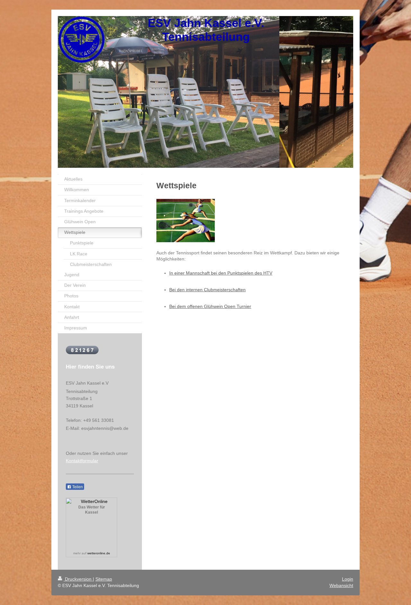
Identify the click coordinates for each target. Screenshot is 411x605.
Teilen (77, 487)
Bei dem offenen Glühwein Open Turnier (210, 306)
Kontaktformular (82, 460)
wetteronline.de (98, 553)
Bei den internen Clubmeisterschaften (207, 289)
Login (347, 579)
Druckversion (78, 579)
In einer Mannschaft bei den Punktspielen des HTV (220, 273)
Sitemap (103, 579)
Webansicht (341, 585)
